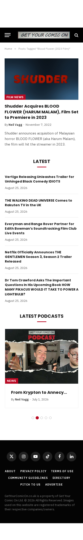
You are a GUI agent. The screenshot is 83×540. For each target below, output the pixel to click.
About (10, 471)
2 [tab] (37, 418)
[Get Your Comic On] (44, 35)
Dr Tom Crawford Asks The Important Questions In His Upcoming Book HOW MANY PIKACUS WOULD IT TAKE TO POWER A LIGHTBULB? (41, 287)
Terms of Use (62, 471)
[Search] (76, 35)
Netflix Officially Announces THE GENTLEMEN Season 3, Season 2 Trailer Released (38, 257)
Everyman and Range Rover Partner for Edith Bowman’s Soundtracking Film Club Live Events (41, 228)
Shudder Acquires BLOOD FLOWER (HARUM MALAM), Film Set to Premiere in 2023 (41, 111)
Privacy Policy (33, 471)
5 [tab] (50, 418)
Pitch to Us (30, 484)
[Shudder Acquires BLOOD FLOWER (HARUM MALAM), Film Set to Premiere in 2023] (41, 79)
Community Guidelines (28, 478)
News (11, 381)
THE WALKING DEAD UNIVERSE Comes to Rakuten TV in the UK (38, 202)
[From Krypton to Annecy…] (41, 356)
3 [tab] (41, 418)
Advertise (54, 484)
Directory (62, 478)
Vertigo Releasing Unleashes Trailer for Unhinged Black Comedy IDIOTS (39, 179)
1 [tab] (33, 418)
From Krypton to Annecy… (39, 392)
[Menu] (8, 35)
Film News (15, 97)
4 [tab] (46, 418)
